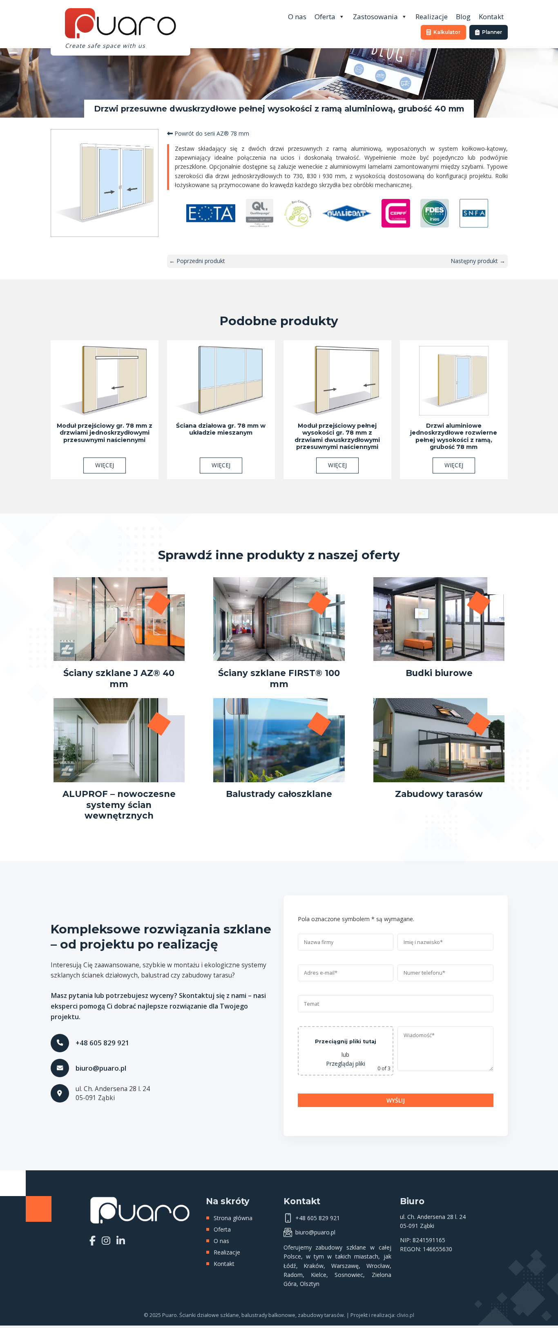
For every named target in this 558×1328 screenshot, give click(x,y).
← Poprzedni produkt (197, 261)
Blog (463, 16)
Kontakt (491, 16)
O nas (297, 16)
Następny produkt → (478, 261)
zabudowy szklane (340, 1247)
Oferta (325, 16)
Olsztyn (309, 1284)
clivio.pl (405, 1315)
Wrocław (378, 1266)
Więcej (104, 465)
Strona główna (233, 1218)
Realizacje (431, 16)
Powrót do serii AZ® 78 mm (211, 133)
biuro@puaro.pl (101, 1068)
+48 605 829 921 (102, 1042)
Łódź (289, 1266)
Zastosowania (375, 16)
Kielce (318, 1275)
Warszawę (345, 1266)
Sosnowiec (349, 1275)
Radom (293, 1275)
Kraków (314, 1266)
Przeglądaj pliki (345, 1063)
